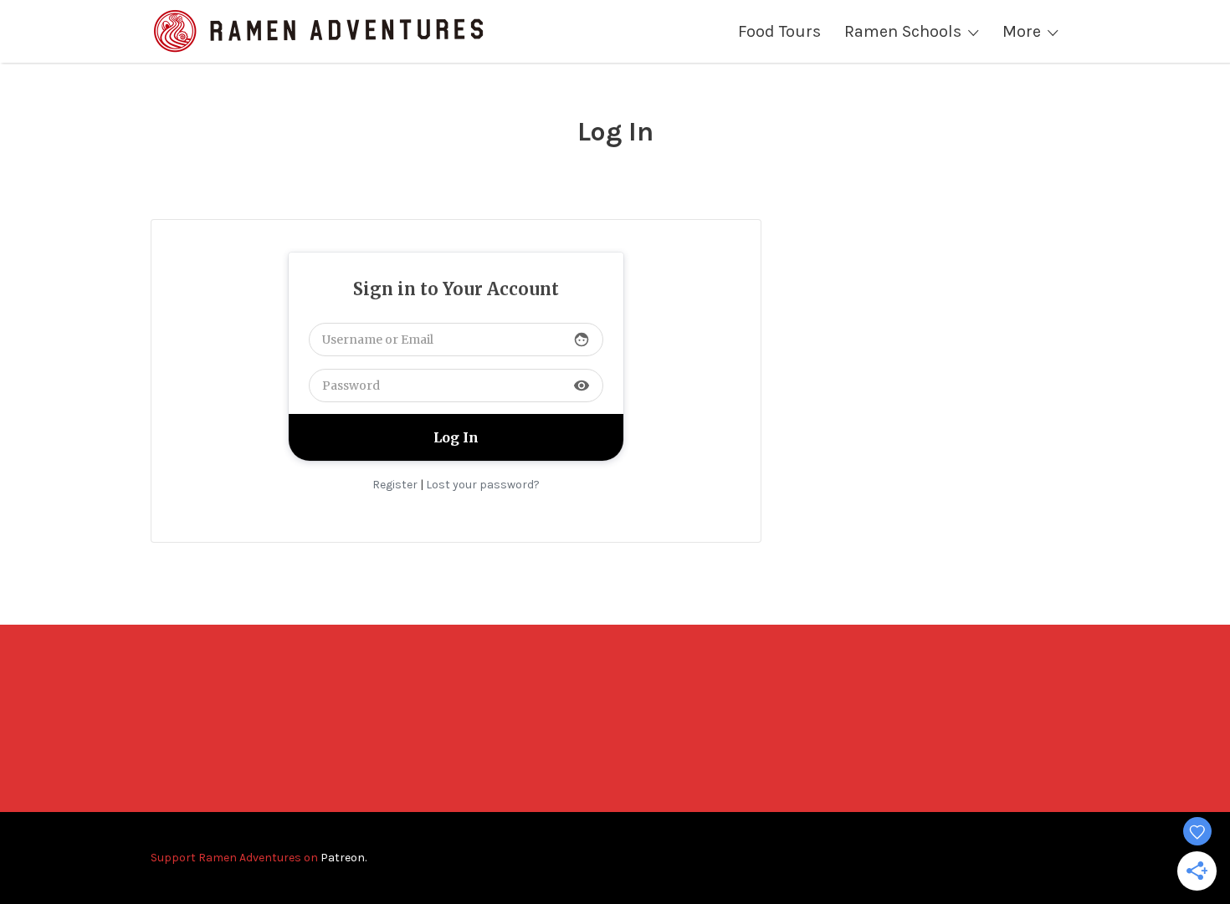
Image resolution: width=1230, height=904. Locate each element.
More (1021, 31)
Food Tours (779, 31)
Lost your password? (483, 485)
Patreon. (343, 857)
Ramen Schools (902, 31)
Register (395, 485)
